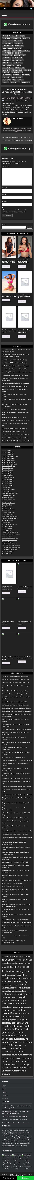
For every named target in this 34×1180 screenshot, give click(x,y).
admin (5, 97)
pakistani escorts (20, 67)
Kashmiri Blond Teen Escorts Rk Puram (14, 417)
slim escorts (6, 72)
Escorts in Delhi (6, 450)
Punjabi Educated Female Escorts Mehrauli (14, 409)
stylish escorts (7, 75)
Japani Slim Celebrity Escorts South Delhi (14, 386)
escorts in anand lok (12, 956)
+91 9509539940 (9, 1178)
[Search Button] (31, 8)
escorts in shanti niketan (14, 1051)
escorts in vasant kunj (12, 1067)
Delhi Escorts (6, 487)
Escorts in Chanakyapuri (9, 464)
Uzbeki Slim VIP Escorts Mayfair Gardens (14, 363)
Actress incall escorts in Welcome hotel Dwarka (16, 729)
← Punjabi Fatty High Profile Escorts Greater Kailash (17, 140)
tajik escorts (16, 75)
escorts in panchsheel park (15, 1023)
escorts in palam (20, 1019)
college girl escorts (8, 46)
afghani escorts (7, 36)
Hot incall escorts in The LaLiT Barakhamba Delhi (16, 831)
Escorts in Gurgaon (7, 468)
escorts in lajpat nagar (9, 985)
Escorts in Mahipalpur (8, 458)
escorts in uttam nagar (19, 1064)
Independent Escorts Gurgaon (11, 534)
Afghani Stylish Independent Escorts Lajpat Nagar (17, 372)
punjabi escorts (7, 70)
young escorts (26, 82)
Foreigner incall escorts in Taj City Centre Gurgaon (17, 795)
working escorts (15, 82)
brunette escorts (7, 41)
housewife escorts (7, 55)
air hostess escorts (18, 36)
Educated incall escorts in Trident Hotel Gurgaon (16, 786)
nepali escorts (17, 65)
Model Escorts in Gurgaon (9, 544)
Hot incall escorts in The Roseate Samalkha (15, 834)
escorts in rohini (17, 1042)
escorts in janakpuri (11, 978)
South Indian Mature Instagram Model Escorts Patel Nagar (17, 91)
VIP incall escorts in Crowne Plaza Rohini (14, 702)
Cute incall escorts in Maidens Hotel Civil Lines (16, 778)
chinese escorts (18, 43)
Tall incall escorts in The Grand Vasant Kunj (15, 691)
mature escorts (18, 63)
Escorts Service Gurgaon (9, 540)
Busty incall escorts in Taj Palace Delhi (13, 757)
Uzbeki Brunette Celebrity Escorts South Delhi (15, 435)
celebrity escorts (7, 43)
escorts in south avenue (13, 1054)
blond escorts (17, 38)
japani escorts (6, 60)
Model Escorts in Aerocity (10, 516)
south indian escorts (17, 72)
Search (4, 225)
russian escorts (17, 70)
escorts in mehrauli (17, 1003)
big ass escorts (7, 38)
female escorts (7, 50)
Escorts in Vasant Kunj (8, 462)
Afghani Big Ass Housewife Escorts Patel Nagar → (17, 137)
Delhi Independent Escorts (10, 501)
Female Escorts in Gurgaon (10, 532)
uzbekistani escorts (17, 80)
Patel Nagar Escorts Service (24, 98)
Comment (5, 166)
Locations (5, 1099)
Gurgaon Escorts (7, 530)
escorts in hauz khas (17, 975)
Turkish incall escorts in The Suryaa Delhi (14, 694)
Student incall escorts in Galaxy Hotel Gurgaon (15, 676)
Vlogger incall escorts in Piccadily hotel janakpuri (16, 711)
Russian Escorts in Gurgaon (10, 538)
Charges (4, 1095)
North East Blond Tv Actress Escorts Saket (14, 369)
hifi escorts (26, 50)
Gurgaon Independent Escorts (11, 548)
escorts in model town (13, 1007)
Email (4, 194)
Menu (5, 9)
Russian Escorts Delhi (8, 495)
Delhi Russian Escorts (8, 499)
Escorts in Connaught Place (10, 456)
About (4, 1089)
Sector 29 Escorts (7, 526)
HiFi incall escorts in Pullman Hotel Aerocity (15, 818)
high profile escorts (8, 53)
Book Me (6, 266)
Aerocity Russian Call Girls (10, 518)
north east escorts (8, 67)
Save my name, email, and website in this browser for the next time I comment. (15, 211)
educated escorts (7, 48)
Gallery (4, 1092)
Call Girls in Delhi (7, 505)
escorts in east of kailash (14, 963)
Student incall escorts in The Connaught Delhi (15, 680)
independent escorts (19, 55)
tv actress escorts (16, 77)
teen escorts (6, 77)
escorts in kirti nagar (19, 981)
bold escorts (26, 38)
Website (4, 201)
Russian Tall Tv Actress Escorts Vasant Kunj (15, 438)
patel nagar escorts (17, 130)
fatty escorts (18, 48)
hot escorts (18, 53)
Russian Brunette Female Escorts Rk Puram (15, 375)
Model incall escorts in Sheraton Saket (13, 886)
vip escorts (6, 82)
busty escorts (18, 41)
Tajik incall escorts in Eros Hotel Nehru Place (15, 683)
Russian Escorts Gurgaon (9, 524)
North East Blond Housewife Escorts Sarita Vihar (16, 420)
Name (4, 188)
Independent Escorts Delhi (10, 493)
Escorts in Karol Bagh (8, 460)
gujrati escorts (16, 50)
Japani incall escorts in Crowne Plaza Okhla (15, 862)
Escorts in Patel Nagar (10, 98)
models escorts (7, 65)
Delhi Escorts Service (8, 489)
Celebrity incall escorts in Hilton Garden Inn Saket (17, 760)
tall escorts (25, 75)
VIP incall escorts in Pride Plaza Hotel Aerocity (16, 705)
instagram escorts (17, 58)
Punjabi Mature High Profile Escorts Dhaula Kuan (16, 441)
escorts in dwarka (23, 959)
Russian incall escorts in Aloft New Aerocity (15, 919)
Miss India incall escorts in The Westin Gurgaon (16, 880)
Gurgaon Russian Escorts (9, 549)
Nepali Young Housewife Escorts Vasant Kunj (15, 383)
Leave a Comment (26, 97)
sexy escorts (27, 70)
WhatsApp (26, 1178)
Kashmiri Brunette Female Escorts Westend (15, 366)
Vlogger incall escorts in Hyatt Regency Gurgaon (16, 708)
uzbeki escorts (7, 80)
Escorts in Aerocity (7, 452)
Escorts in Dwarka (7, 454)
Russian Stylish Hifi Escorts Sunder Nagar (14, 428)
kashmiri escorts (7, 63)
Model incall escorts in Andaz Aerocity (13, 883)
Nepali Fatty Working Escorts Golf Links (14, 432)
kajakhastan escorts (17, 60)
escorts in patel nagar (14, 129)
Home (4, 1086)
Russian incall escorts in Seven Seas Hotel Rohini (16, 922)
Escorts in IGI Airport (8, 466)
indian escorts (6, 58)
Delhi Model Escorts (8, 497)
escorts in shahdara (16, 1048)
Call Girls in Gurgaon (8, 477)
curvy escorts (19, 46)
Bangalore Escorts (7, 520)
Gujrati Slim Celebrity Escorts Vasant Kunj (14, 360)
